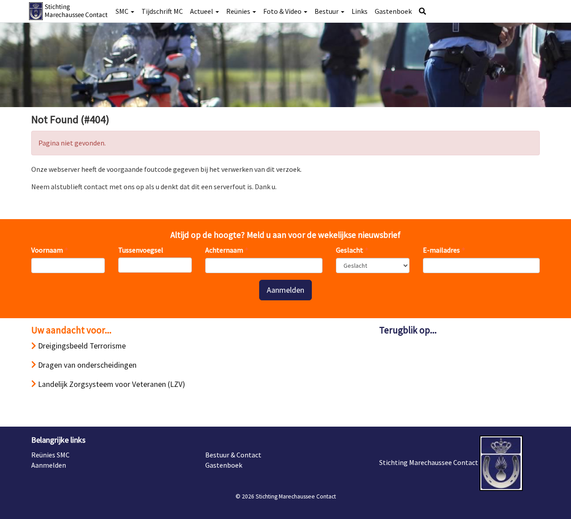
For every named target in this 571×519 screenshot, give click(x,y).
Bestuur (327, 11)
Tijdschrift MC (162, 11)
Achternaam (224, 249)
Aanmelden (285, 290)
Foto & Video (283, 11)
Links (360, 11)
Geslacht (349, 249)
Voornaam (47, 249)
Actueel (202, 11)
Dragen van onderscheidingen (86, 365)
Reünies (239, 11)
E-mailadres (441, 249)
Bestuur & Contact (233, 454)
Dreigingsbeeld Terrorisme (81, 346)
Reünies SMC (50, 454)
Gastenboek (393, 11)
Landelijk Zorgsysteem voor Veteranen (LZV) (110, 384)
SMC (123, 11)
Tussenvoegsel (140, 249)
